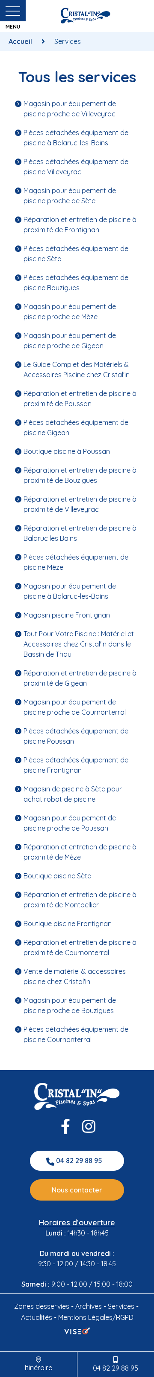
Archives (88, 1306)
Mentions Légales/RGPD (95, 1317)
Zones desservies (41, 1306)
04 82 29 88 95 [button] (79, 1160)
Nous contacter (77, 1190)
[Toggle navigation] (13, 13)
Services (121, 1306)
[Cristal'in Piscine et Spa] (85, 16)
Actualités (36, 1317)
